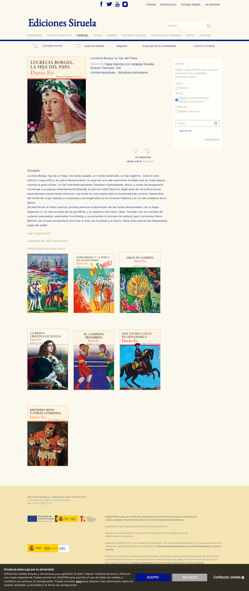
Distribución (168, 4)
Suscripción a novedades (159, 46)
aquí (79, 581)
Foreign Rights (190, 4)
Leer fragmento (39, 233)
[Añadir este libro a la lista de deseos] (135, 151)
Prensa (151, 4)
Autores (112, 35)
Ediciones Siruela (62, 22)
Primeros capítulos (134, 35)
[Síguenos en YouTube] (117, 7)
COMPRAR (148, 162)
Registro (122, 46)
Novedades (34, 35)
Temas (97, 35)
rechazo (189, 577)
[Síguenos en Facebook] (101, 7)
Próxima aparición (59, 35)
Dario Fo (97, 64)
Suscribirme (185, 131)
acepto (153, 577)
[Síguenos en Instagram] (125, 7)
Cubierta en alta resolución (47, 240)
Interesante (212, 139)
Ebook (190, 35)
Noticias (205, 35)
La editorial (212, 4)
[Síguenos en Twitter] (109, 7)
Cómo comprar (204, 46)
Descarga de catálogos (166, 35)
